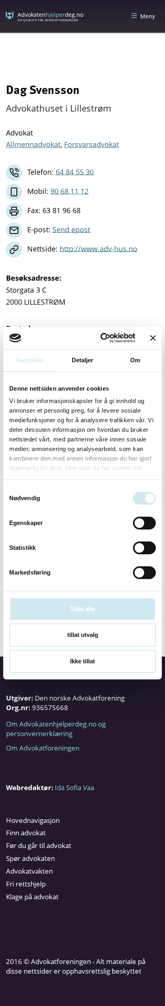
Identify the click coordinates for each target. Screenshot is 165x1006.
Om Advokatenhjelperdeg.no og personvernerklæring (56, 728)
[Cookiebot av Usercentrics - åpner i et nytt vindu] (102, 338)
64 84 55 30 (75, 171)
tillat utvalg (82, 634)
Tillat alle (82, 608)
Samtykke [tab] (30, 360)
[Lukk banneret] (153, 338)
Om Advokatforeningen (42, 748)
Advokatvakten (29, 871)
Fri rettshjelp (26, 883)
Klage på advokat (32, 896)
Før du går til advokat (38, 845)
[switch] (144, 523)
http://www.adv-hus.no (98, 248)
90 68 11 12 (69, 191)
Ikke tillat (82, 661)
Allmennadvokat (33, 144)
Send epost (71, 229)
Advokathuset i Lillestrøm (58, 108)
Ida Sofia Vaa (74, 787)
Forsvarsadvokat (91, 144)
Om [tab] (135, 360)
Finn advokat (26, 832)
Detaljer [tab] (83, 360)
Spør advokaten (30, 858)
